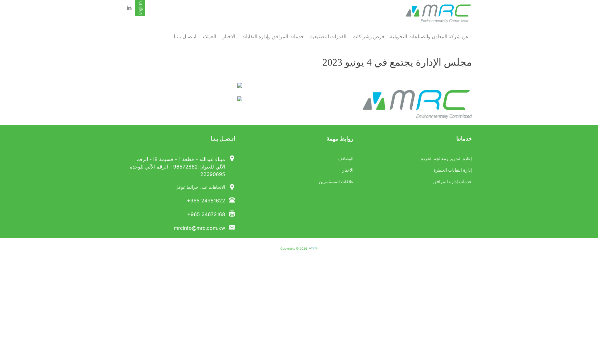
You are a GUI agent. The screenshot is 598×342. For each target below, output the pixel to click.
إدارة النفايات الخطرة (453, 170)
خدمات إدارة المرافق (452, 181)
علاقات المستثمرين (336, 181)
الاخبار (348, 170)
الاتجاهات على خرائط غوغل (200, 187)
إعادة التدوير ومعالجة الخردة (446, 158)
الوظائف (346, 158)
